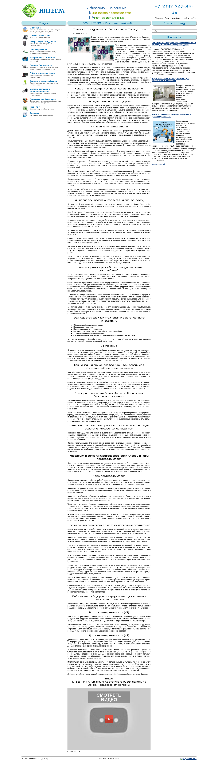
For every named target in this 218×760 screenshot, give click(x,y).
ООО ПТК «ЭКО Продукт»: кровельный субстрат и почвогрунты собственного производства (174, 44)
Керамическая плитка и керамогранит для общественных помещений (170, 80)
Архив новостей (158, 164)
